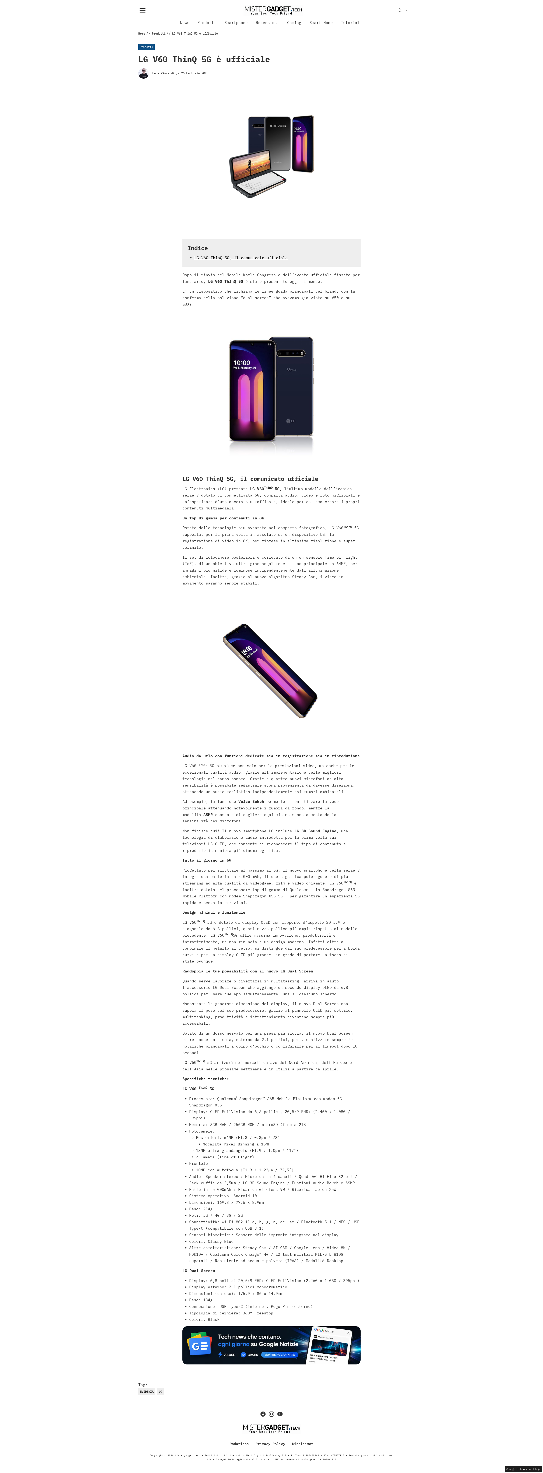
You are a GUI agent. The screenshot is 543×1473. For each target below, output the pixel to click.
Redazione (239, 1444)
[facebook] (263, 1414)
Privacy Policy (270, 1444)
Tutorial (350, 22)
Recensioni (267, 22)
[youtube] (280, 1414)
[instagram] (271, 1414)
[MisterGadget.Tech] (273, 10)
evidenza (147, 1391)
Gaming (294, 22)
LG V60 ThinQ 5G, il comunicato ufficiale (241, 257)
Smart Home (321, 22)
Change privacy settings (523, 1469)
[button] (402, 10)
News (184, 22)
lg (160, 1391)
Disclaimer (302, 1444)
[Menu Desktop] (142, 10)
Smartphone (236, 22)
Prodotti (206, 22)
